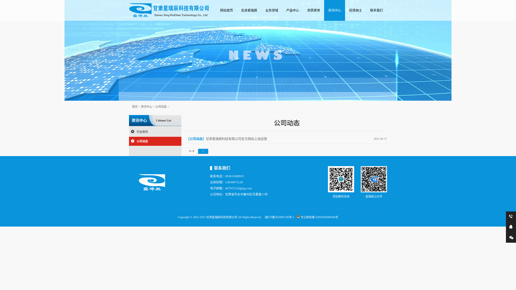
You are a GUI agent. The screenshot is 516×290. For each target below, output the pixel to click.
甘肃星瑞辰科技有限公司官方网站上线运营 (236, 139)
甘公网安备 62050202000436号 (319, 217)
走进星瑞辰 (249, 10)
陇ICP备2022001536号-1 (279, 217)
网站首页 (226, 10)
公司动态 (161, 106)
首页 (135, 106)
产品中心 (292, 10)
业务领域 (271, 10)
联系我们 (376, 10)
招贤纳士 (355, 10)
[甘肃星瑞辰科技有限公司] (169, 17)
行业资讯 (142, 131)
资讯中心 (334, 10)
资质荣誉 (313, 10)
